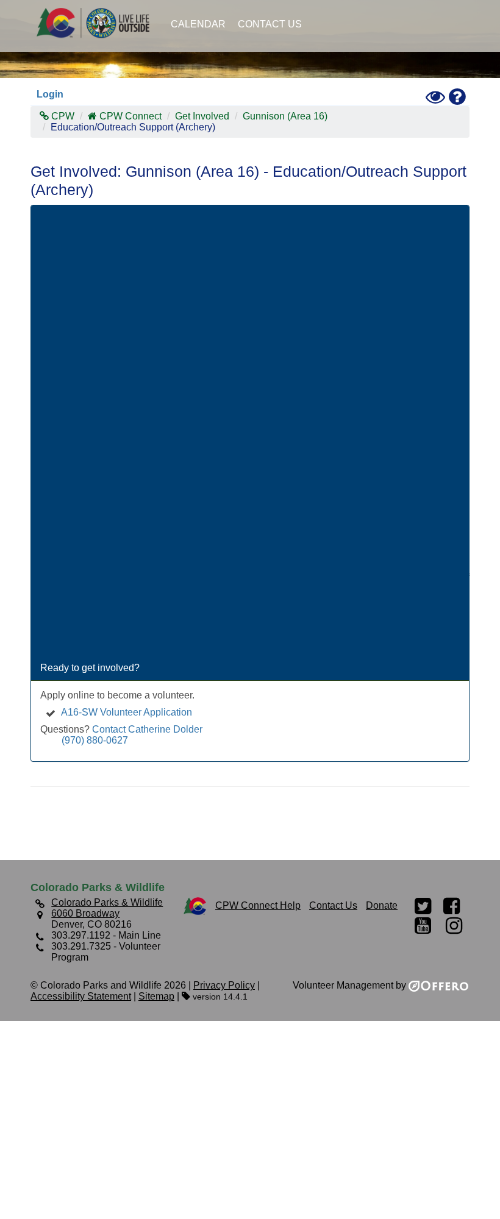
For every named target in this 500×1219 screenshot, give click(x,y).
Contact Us (270, 24)
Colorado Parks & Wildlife (98, 23)
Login (50, 94)
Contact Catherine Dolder (147, 729)
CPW (61, 116)
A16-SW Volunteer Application (126, 712)
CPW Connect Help (258, 905)
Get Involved (202, 116)
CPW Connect (130, 116)
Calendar (198, 24)
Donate (382, 905)
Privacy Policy (224, 985)
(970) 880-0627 (95, 740)
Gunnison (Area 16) (285, 116)
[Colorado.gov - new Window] (195, 905)
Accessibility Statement (80, 996)
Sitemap (156, 996)
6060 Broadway (85, 913)
